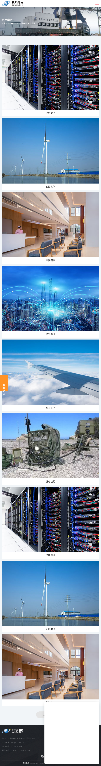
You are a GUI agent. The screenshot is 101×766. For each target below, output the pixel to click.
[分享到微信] (42, 756)
